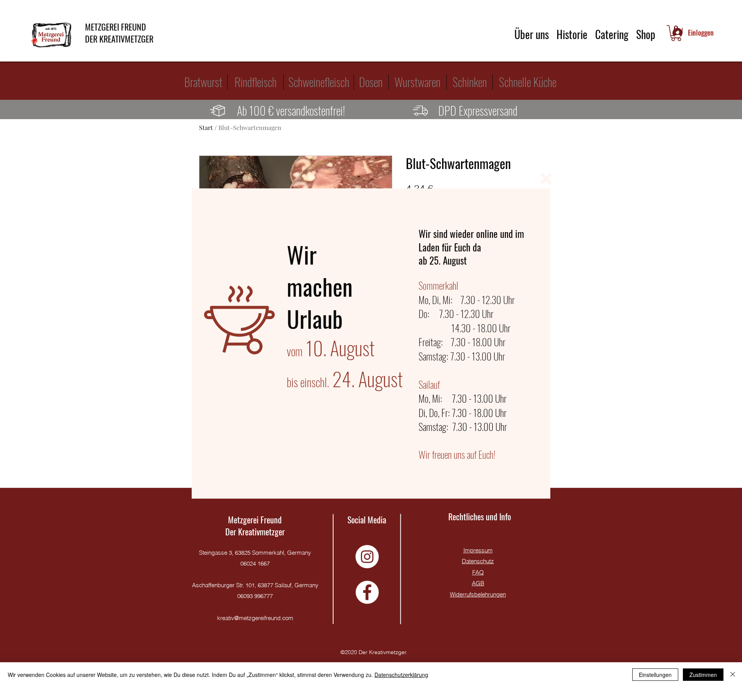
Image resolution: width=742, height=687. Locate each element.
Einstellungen (655, 674)
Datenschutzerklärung (401, 674)
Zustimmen (703, 674)
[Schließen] (732, 674)
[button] (546, 179)
